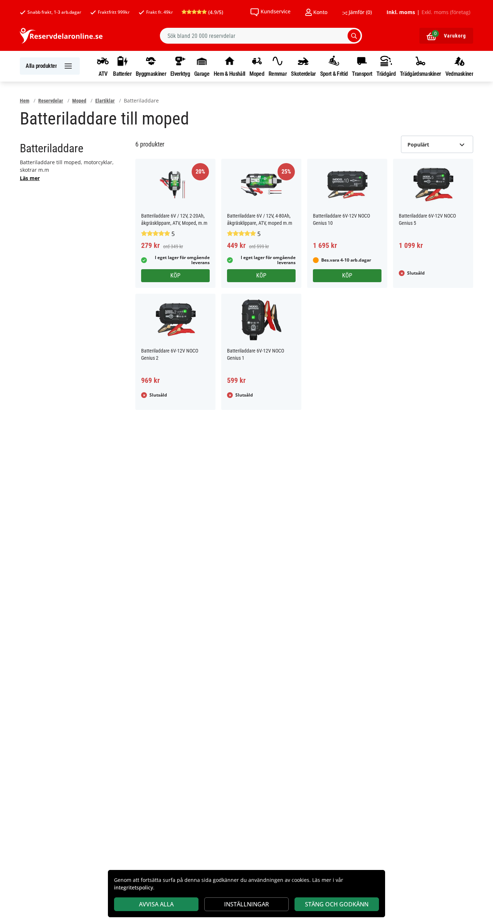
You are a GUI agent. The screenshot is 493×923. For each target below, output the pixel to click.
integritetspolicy (133, 887)
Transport (362, 73)
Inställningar (246, 904)
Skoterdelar (303, 73)
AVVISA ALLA (156, 904)
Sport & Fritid (334, 73)
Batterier (122, 73)
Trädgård (385, 73)
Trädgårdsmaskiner (420, 73)
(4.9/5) (215, 12)
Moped (256, 73)
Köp (175, 275)
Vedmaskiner (459, 73)
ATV (103, 73)
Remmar (278, 73)
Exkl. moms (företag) (446, 12)
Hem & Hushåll (229, 73)
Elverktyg (180, 73)
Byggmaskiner (151, 73)
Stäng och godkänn (336, 904)
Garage (201, 73)
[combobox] (261, 36)
